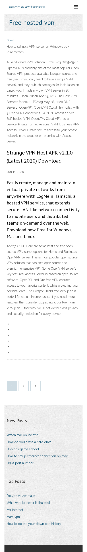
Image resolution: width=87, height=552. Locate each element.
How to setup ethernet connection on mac (37, 456)
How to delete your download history (34, 524)
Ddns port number (20, 463)
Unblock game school (23, 449)
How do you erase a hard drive (29, 442)
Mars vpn (13, 517)
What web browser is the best (28, 503)
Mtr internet (15, 510)
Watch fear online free (22, 435)
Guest (10, 40)
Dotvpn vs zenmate (21, 496)
